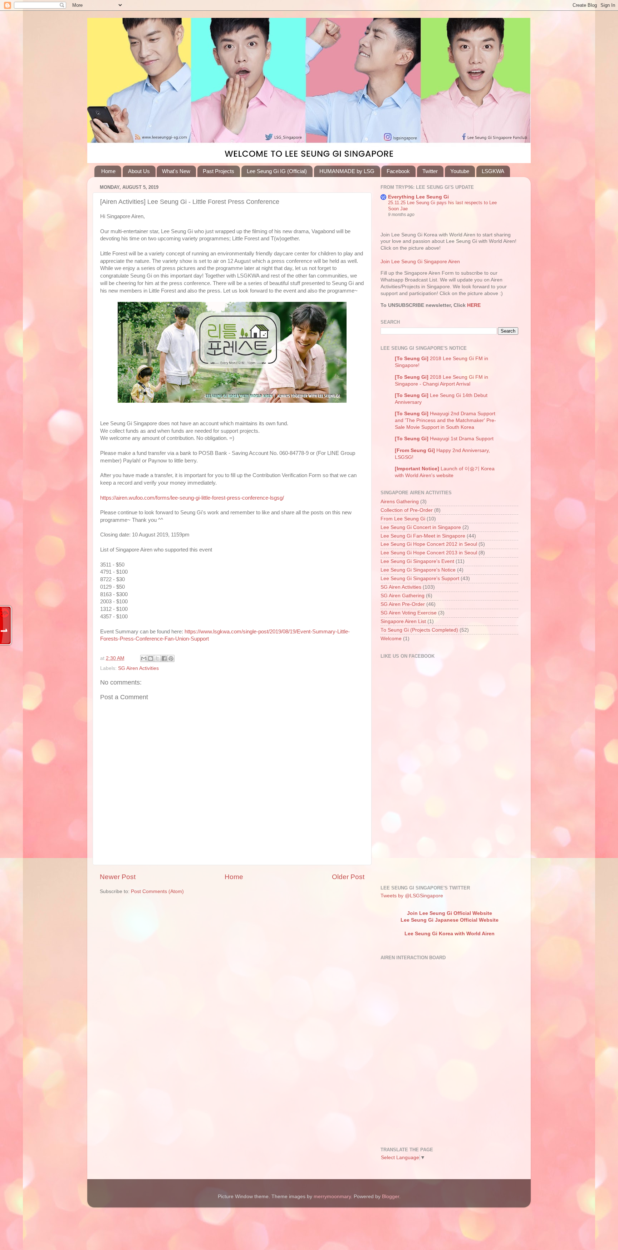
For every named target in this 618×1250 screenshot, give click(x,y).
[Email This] (143, 658)
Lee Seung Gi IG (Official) (277, 171)
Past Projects (218, 171)
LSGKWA (493, 171)
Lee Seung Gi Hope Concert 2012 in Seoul (429, 544)
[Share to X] (157, 658)
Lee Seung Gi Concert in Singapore (421, 527)
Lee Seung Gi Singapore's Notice (418, 570)
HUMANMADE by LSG (346, 171)
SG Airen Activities (138, 668)
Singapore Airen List (403, 621)
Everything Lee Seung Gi (418, 197)
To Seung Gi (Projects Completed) (419, 630)
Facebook (398, 171)
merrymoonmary (332, 1196)
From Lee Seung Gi (403, 518)
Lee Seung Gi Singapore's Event (417, 561)
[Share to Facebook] (164, 658)
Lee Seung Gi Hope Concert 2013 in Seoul (429, 552)
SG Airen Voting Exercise (409, 613)
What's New (176, 171)
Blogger (390, 1196)
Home (108, 171)
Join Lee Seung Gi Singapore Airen (420, 261)
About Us (139, 171)
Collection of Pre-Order (407, 510)
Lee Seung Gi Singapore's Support (420, 578)
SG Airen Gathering (403, 595)
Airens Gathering (400, 501)
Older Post (348, 877)
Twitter (430, 171)
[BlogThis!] (150, 658)
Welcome (391, 638)
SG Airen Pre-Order (403, 604)
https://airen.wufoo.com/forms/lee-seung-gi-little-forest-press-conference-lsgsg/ (192, 498)
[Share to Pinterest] (171, 658)
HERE (473, 305)
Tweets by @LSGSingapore (412, 895)
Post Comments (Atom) (157, 891)
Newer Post (118, 877)
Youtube (459, 171)
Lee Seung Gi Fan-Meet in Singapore (423, 536)
